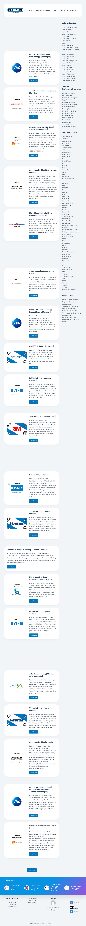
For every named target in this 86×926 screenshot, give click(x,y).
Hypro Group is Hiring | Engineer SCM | (36, 888)
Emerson (65, 187)
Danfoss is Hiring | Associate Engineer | (16, 888)
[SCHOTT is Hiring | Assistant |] (17, 357)
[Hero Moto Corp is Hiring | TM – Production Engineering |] (46, 887)
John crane (65, 214)
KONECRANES (66, 223)
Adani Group (66, 145)
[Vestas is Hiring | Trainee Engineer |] (17, 523)
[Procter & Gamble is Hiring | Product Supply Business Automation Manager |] (17, 801)
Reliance (65, 250)
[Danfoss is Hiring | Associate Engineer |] (6, 887)
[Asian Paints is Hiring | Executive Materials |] (17, 104)
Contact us (12, 904)
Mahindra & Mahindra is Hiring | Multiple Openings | (28, 550)
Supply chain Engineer (69, 126)
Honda (64, 210)
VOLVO (64, 287)
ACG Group (66, 143)
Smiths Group (66, 267)
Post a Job (64, 10)
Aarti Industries (67, 136)
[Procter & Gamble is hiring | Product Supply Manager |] (17, 68)
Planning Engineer (68, 109)
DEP (63, 185)
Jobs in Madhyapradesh (70, 61)
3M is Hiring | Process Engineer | (42, 416)
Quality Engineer (67, 118)
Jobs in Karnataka (68, 56)
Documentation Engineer (70, 98)
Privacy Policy (12, 907)
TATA (64, 272)
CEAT (64, 172)
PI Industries (66, 243)
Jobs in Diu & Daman (69, 38)
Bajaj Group (66, 156)
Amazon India (66, 152)
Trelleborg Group (67, 276)
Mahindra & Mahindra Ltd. (70, 232)
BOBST (64, 163)
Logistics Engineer (68, 100)
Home (31, 10)
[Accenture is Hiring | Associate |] (17, 758)
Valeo (64, 281)
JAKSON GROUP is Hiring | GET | (76, 888)
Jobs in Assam (67, 29)
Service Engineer (67, 124)
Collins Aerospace (68, 179)
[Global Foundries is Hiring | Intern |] (17, 840)
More (72, 10)
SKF (63, 265)
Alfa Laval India (67, 148)
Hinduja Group (66, 205)
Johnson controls (67, 216)
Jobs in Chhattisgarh (69, 34)
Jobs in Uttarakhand (68, 76)
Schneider (65, 261)
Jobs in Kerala (66, 58)
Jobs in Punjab (67, 67)
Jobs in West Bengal (68, 80)
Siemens (65, 263)
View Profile (53, 912)
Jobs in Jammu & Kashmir (70, 49)
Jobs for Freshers (42, 10)
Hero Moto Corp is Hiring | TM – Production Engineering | (56, 888)
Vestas (64, 285)
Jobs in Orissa (66, 65)
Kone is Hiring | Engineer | (39, 475)
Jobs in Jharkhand (68, 52)
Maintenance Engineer (69, 102)
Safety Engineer (67, 120)
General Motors (67, 201)
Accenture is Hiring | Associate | (42, 742)
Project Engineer (67, 115)
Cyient (64, 181)
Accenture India (67, 141)
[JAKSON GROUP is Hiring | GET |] (66, 887)
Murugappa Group (68, 236)
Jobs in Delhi (66, 36)
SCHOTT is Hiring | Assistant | (41, 346)
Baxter (64, 159)
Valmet (64, 283)
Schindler (65, 258)
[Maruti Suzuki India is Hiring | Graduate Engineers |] (17, 225)
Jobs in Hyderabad (68, 54)
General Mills (66, 199)
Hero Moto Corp (67, 203)
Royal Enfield (66, 256)
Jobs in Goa (66, 41)
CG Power (65, 176)
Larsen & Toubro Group (69, 225)
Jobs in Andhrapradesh (69, 27)
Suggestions (12, 902)
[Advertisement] (43, 2)
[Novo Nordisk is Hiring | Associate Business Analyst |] (17, 589)
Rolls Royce (66, 254)
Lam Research (66, 227)
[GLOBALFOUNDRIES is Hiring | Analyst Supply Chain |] (17, 142)
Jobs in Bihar (66, 32)
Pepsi (64, 241)
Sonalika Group (67, 269)
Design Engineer (67, 95)
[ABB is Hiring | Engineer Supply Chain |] (17, 283)
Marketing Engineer (68, 106)
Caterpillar (65, 170)
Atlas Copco (66, 154)
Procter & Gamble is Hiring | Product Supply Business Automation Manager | (40, 789)
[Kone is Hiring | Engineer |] (17, 488)
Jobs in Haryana (67, 45)
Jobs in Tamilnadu (68, 72)
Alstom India (66, 150)
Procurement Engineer (69, 111)
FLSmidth (65, 192)
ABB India (65, 139)
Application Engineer (69, 93)
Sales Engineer (67, 122)
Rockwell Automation (69, 252)
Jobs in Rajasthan (67, 69)
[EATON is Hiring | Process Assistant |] (17, 623)
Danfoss (65, 183)
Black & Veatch (67, 161)
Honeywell (65, 212)
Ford (63, 194)
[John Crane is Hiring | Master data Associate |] (17, 686)
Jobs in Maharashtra (68, 63)
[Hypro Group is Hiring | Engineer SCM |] (26, 887)
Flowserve (65, 190)
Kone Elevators (67, 221)
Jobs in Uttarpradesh (69, 78)
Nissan (64, 238)
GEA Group (65, 196)
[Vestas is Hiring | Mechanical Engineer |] (17, 720)
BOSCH (64, 167)
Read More (34, 81)
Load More (32, 870)
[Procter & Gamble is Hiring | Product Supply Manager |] (17, 323)
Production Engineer (68, 113)
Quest (64, 245)
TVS (63, 278)
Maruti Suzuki (66, 234)
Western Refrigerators (69, 289)
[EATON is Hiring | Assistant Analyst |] (17, 390)
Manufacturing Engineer (69, 104)
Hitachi (64, 207)
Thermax (65, 274)
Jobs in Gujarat (67, 43)
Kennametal (66, 218)
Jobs (54, 10)
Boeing (64, 165)
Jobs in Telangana (68, 74)
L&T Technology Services (70, 230)
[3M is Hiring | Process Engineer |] (17, 429)
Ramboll (64, 247)
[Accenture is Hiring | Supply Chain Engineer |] (17, 187)
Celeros (64, 174)
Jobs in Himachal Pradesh (70, 47)
